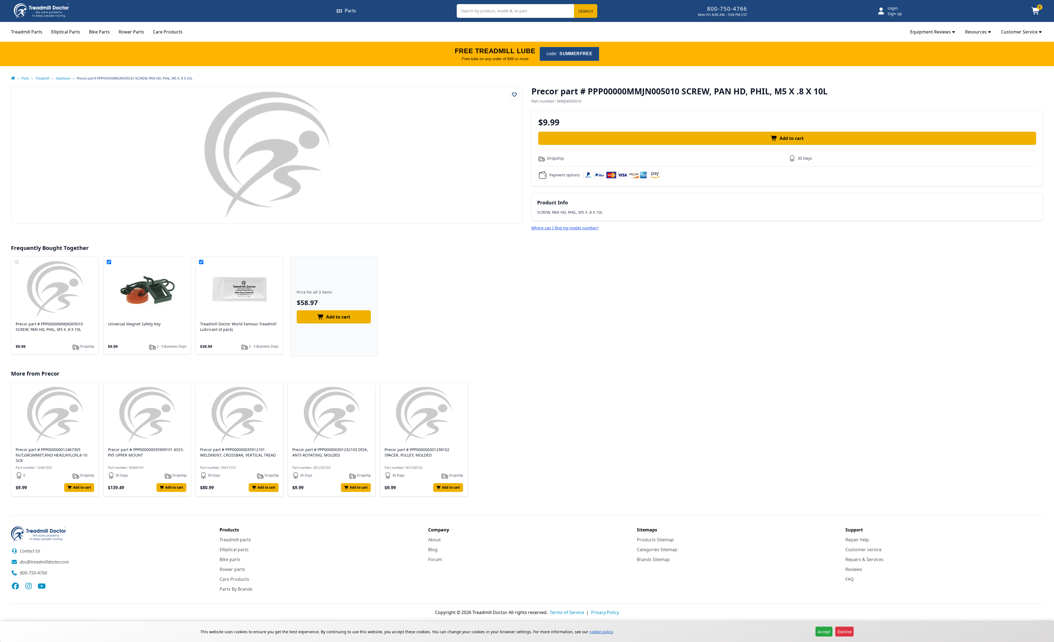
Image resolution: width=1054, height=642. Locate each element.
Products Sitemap (655, 540)
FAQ (849, 579)
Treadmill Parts (26, 32)
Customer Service (1019, 32)
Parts (25, 78)
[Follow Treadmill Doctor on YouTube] (41, 586)
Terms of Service (567, 612)
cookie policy (601, 631)
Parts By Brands (236, 589)
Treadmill (42, 78)
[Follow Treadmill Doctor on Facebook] (15, 586)
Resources (976, 32)
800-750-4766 (727, 8)
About (434, 540)
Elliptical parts (234, 550)
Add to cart (792, 138)
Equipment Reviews (930, 32)
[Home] (13, 78)
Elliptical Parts (65, 32)
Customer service (863, 550)
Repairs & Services (864, 559)
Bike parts (230, 559)
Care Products (168, 32)
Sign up (895, 13)
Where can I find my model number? (565, 227)
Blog (433, 550)
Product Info (552, 202)
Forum (435, 559)
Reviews (853, 569)
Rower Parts (131, 32)
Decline (844, 631)
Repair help (857, 540)
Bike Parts (99, 32)
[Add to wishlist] (514, 95)
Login (893, 8)
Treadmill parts (235, 540)
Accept (824, 631)
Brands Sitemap (653, 559)
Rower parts (232, 569)
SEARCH (585, 11)
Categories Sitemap (657, 550)
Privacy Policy (605, 612)
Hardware (63, 78)
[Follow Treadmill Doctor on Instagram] (28, 586)
